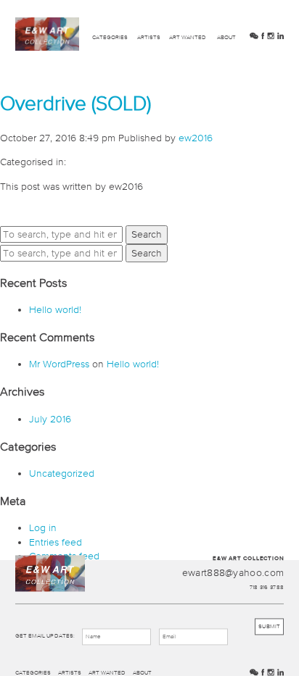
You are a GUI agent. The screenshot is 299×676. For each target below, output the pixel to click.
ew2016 (196, 137)
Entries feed (55, 542)
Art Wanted (187, 37)
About (226, 37)
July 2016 (50, 419)
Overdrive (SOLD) (75, 102)
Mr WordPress (59, 364)
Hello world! (55, 309)
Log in (43, 527)
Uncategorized (61, 473)
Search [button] (146, 234)
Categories (110, 37)
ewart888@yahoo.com (233, 573)
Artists (148, 37)
